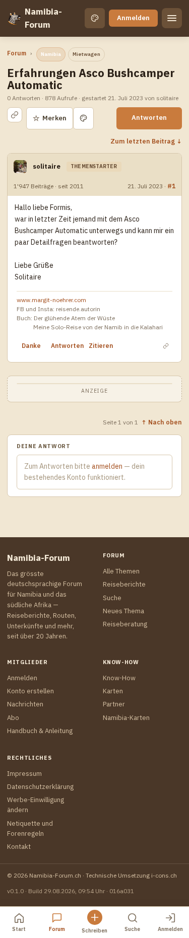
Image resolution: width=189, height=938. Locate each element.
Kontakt (19, 846)
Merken (50, 118)
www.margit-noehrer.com (51, 300)
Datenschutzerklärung (40, 786)
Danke (31, 345)
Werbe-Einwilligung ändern (35, 805)
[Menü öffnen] (172, 18)
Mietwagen (86, 54)
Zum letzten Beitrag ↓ (146, 141)
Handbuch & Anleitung (40, 731)
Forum (16, 53)
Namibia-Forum (43, 18)
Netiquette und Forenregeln (30, 828)
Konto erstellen (30, 691)
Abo (13, 717)
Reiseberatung (125, 624)
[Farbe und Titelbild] (83, 118)
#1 (171, 186)
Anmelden (133, 18)
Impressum (24, 773)
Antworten (149, 117)
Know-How (119, 678)
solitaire (46, 166)
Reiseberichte (124, 584)
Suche (112, 598)
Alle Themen (121, 571)
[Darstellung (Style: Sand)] (95, 18)
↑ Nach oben (161, 422)
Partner (114, 704)
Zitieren (101, 345)
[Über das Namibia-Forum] (14, 18)
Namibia (51, 54)
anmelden (107, 466)
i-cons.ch (164, 875)
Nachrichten (25, 704)
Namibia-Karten (126, 717)
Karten (113, 691)
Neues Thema (123, 611)
